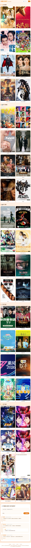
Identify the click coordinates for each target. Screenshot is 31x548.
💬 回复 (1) (4, 527)
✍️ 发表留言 (26, 513)
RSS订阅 (14, 544)
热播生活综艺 (6, 1)
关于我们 (17, 544)
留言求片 (21, 544)
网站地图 (10, 544)
